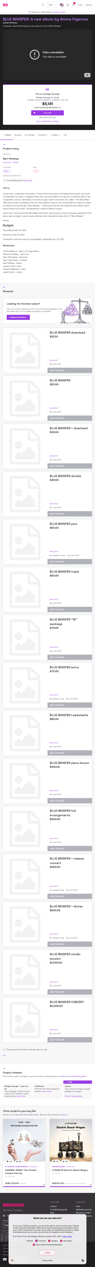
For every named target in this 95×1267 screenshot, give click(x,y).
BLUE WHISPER (60, 380)
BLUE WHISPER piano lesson (69, 763)
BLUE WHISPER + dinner (66, 906)
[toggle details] (45, 1186)
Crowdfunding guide (77, 1076)
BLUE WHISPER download (67, 332)
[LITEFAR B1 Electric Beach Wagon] (71, 1140)
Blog (52, 1213)
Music (7, 171)
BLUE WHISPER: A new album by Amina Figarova (45, 19)
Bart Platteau (11, 23)
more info (7, 162)
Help (63, 1076)
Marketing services (84, 1209)
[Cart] (68, 4)
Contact (53, 1206)
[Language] (62, 5)
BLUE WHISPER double (65, 476)
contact (15, 162)
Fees (78, 1206)
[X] (8, 1216)
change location (59, 12)
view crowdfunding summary (47, 121)
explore (64, 1115)
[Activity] (73, 4)
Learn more (21, 1096)
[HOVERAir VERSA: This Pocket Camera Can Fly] (24, 1140)
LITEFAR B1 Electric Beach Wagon (70, 1170)
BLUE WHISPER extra (64, 667)
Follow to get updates (73, 1096)
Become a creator (83, 1213)
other (36, 171)
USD (50, 5)
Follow (47, 113)
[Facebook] (4, 1216)
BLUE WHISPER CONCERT (67, 1002)
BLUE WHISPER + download (69, 428)
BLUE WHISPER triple (64, 572)
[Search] (43, 5)
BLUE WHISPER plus (63, 524)
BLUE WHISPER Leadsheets (69, 715)
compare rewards (17, 317)
